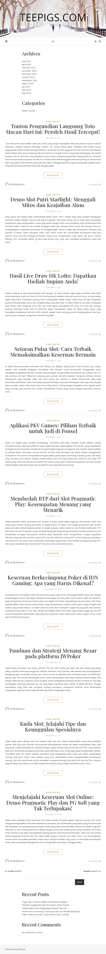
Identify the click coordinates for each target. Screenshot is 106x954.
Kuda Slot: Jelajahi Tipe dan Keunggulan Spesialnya (53, 726)
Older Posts (14, 871)
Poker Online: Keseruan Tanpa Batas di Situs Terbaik (45, 914)
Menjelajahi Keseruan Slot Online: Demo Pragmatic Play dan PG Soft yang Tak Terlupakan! (53, 802)
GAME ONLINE (28, 110)
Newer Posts (91, 871)
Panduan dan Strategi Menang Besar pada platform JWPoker (53, 653)
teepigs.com (53, 17)
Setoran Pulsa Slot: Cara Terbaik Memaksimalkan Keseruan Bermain (53, 351)
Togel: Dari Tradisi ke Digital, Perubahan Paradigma (45, 902)
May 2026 (26, 61)
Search (79, 882)
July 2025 (26, 86)
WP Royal (21, 949)
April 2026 (26, 64)
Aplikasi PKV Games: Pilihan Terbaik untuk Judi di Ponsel (53, 428)
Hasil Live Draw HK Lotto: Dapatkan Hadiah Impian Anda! (53, 278)
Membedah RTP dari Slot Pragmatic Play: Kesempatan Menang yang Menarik (53, 504)
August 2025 (27, 83)
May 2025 (26, 93)
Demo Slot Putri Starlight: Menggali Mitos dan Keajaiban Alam (53, 202)
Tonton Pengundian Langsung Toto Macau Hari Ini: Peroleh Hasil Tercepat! (53, 129)
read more (53, 175)
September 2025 (29, 80)
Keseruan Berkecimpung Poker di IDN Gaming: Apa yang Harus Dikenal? (53, 580)
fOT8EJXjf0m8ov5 (17, 184)
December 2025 (29, 70)
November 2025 (29, 74)
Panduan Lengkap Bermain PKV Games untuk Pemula (45, 905)
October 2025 (28, 77)
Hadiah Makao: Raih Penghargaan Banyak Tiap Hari (44, 908)
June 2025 (26, 89)
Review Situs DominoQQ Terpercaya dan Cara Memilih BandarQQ (51, 911)
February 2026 (28, 67)
